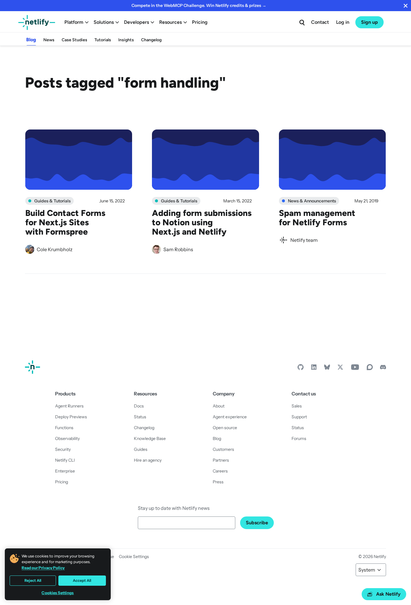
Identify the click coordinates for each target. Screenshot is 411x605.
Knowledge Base (150, 438)
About (218, 406)
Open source (225, 427)
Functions (64, 427)
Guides (140, 449)
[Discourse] (370, 368)
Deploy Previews (71, 416)
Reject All (32, 580)
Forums (299, 438)
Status (140, 416)
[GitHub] (301, 368)
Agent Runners (69, 406)
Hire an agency (148, 460)
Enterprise (65, 471)
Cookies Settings (58, 593)
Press (218, 482)
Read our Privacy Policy (43, 567)
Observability (67, 438)
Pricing (200, 22)
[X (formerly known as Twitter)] (340, 368)
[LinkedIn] (314, 368)
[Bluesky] (327, 368)
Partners (221, 460)
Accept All (82, 580)
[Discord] (383, 368)
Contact (320, 22)
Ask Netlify (388, 594)
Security (63, 449)
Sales (297, 406)
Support (299, 416)
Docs (139, 406)
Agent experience (230, 416)
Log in (342, 22)
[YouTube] (355, 368)
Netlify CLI (65, 460)
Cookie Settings (134, 556)
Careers (220, 471)
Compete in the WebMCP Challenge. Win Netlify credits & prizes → (198, 5)
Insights (126, 39)
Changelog (151, 39)
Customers (223, 449)
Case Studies (74, 39)
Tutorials (102, 39)
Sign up (369, 22)
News (48, 39)
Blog (31, 39)
